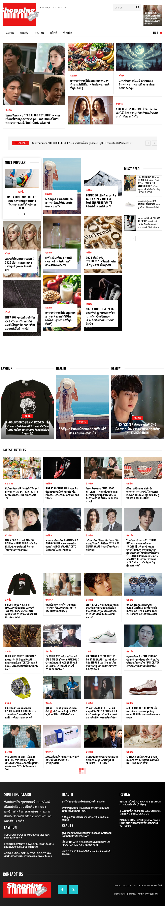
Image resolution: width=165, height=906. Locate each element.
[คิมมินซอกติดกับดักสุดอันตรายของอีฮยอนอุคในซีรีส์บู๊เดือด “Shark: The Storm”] (103, 736)
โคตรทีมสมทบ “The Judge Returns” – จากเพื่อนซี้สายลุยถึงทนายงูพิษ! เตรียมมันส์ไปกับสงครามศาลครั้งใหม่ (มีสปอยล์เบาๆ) (32, 118)
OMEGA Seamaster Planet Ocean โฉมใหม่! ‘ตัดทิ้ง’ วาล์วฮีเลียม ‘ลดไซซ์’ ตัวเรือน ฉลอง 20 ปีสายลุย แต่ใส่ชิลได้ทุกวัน (141, 609)
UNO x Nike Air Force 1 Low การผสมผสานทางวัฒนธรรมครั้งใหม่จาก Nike (21, 202)
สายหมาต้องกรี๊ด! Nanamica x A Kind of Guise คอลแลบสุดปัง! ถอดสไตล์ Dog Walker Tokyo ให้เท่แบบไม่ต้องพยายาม (61, 544)
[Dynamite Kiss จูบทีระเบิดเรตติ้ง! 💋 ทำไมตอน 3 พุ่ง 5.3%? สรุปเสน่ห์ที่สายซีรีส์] (62, 687)
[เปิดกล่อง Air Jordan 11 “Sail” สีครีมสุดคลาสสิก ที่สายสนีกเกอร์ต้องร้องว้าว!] (22, 885)
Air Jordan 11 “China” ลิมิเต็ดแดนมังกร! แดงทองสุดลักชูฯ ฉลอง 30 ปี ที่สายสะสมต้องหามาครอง (143, 712)
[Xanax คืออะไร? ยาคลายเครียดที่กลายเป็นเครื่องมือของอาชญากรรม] (62, 736)
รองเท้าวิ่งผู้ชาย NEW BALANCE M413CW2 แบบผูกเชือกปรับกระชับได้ (149, 204)
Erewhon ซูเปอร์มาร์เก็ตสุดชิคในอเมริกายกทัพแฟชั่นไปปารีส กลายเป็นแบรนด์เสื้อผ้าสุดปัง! (20, 322)
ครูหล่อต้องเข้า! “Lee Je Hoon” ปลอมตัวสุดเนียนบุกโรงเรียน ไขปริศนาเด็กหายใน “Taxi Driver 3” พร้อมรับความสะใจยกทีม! (142, 660)
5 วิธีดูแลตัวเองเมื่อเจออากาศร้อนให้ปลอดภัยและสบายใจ (59, 202)
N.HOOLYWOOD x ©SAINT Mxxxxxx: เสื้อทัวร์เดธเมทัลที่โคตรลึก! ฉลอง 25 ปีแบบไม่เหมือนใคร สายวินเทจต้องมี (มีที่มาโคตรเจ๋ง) (27, 427)
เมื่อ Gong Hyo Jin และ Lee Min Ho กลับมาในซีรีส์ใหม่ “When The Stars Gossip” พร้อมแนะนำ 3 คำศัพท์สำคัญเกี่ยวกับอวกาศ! (149, 184)
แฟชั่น (21, 192)
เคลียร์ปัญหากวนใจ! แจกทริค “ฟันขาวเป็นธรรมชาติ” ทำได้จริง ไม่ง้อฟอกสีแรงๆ (60, 607)
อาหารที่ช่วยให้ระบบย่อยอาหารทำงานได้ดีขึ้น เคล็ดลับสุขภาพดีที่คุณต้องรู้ (89, 84)
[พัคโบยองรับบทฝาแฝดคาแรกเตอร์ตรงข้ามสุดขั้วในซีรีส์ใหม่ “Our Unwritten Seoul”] (143, 885)
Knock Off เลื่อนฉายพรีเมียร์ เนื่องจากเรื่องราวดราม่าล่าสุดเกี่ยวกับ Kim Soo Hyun (138, 429)
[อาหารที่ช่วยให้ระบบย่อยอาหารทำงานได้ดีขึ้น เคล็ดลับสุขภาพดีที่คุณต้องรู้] (91, 57)
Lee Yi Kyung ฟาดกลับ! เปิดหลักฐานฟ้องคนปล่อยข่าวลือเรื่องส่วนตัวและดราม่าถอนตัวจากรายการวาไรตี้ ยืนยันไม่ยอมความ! (102, 611)
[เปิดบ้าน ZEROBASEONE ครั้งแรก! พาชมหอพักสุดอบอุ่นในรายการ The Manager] (62, 885)
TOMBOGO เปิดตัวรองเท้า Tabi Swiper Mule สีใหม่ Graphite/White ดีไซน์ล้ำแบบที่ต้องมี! (101, 200)
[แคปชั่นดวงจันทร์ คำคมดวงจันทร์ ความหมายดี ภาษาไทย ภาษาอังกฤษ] (139, 57)
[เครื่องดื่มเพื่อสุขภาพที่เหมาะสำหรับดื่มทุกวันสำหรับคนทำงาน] (62, 244)
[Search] (137, 7)
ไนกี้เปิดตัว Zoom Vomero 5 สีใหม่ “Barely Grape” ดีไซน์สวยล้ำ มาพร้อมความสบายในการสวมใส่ (102, 861)
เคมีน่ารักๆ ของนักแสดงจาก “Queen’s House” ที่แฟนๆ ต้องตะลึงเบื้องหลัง (142, 860)
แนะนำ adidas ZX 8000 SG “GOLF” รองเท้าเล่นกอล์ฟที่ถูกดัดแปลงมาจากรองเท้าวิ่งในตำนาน (149, 223)
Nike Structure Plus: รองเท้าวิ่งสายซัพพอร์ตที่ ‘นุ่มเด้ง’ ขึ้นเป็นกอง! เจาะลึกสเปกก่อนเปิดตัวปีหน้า (100, 316)
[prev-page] (18, 214)
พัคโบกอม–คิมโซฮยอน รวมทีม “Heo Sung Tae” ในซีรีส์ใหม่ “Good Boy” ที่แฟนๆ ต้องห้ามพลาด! (102, 812)
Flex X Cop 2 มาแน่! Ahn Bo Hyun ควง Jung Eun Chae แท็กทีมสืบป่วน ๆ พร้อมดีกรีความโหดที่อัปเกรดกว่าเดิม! (21, 544)
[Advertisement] (85, 19)
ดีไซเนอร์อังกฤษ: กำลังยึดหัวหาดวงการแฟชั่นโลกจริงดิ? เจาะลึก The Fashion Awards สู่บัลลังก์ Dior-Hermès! (142, 493)
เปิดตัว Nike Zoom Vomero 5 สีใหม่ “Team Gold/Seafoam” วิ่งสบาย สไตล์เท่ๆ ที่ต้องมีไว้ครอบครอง (142, 812)
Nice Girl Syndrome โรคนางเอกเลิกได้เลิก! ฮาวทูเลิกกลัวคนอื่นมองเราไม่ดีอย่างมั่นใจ (137, 112)
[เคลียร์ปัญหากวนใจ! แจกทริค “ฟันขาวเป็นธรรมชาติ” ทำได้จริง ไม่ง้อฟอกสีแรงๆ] (62, 584)
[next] (154, 143)
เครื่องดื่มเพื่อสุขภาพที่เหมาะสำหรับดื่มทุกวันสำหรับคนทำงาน (58, 261)
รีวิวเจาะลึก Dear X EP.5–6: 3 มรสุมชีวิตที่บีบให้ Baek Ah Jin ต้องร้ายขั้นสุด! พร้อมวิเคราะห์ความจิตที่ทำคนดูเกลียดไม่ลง (101, 712)
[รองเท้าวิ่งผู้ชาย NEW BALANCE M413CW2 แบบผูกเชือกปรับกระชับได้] (130, 204)
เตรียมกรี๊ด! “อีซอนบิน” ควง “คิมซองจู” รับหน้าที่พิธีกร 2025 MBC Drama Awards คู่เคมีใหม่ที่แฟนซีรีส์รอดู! (102, 544)
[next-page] (24, 214)
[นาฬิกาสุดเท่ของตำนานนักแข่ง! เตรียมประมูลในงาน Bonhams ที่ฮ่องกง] (62, 788)
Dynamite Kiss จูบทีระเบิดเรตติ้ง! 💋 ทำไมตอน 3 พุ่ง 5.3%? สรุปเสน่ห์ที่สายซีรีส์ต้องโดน (61, 711)
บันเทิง (8, 110)
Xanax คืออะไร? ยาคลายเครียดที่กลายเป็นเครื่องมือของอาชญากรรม (62, 759)
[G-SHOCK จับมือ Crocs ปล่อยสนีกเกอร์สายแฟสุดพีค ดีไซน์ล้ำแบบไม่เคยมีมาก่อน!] (143, 736)
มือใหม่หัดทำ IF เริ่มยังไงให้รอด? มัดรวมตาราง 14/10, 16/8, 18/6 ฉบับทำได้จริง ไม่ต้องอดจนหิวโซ (22, 493)
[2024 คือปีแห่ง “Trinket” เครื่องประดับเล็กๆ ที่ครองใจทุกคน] (103, 244)
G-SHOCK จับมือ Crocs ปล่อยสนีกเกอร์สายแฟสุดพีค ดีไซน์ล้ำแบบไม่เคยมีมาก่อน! (152, 18)
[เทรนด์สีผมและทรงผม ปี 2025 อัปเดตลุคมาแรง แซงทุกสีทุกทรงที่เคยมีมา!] (22, 249)
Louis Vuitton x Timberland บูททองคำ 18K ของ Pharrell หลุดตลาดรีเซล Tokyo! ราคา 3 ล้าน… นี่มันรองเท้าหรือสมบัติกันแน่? (21, 662)
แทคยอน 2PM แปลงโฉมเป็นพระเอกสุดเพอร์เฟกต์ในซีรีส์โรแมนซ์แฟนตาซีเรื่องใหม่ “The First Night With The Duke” (20, 812)
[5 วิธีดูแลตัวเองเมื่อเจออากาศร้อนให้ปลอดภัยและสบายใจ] (62, 186)
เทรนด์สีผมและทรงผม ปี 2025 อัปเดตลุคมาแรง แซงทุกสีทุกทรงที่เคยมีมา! (19, 264)
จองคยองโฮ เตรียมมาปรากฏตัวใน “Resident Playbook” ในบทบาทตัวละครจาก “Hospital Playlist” (61, 861)
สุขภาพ (73, 76)
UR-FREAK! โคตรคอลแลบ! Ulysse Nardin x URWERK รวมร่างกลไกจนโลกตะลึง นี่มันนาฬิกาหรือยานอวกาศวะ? (20, 712)
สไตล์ (121, 76)
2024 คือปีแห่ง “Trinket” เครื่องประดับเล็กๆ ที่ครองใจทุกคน (101, 261)
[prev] (148, 143)
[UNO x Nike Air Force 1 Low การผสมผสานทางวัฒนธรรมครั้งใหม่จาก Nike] (22, 178)
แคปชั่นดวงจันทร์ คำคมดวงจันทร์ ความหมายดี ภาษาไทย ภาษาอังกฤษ (137, 84)
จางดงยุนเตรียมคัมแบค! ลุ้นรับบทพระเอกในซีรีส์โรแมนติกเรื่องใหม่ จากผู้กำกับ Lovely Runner (21, 860)
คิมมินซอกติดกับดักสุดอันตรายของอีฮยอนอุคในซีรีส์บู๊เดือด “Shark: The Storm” (102, 759)
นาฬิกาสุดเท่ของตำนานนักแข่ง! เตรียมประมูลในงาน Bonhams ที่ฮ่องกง (61, 811)
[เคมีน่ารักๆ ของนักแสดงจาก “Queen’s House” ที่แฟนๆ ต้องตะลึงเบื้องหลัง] (143, 836)
